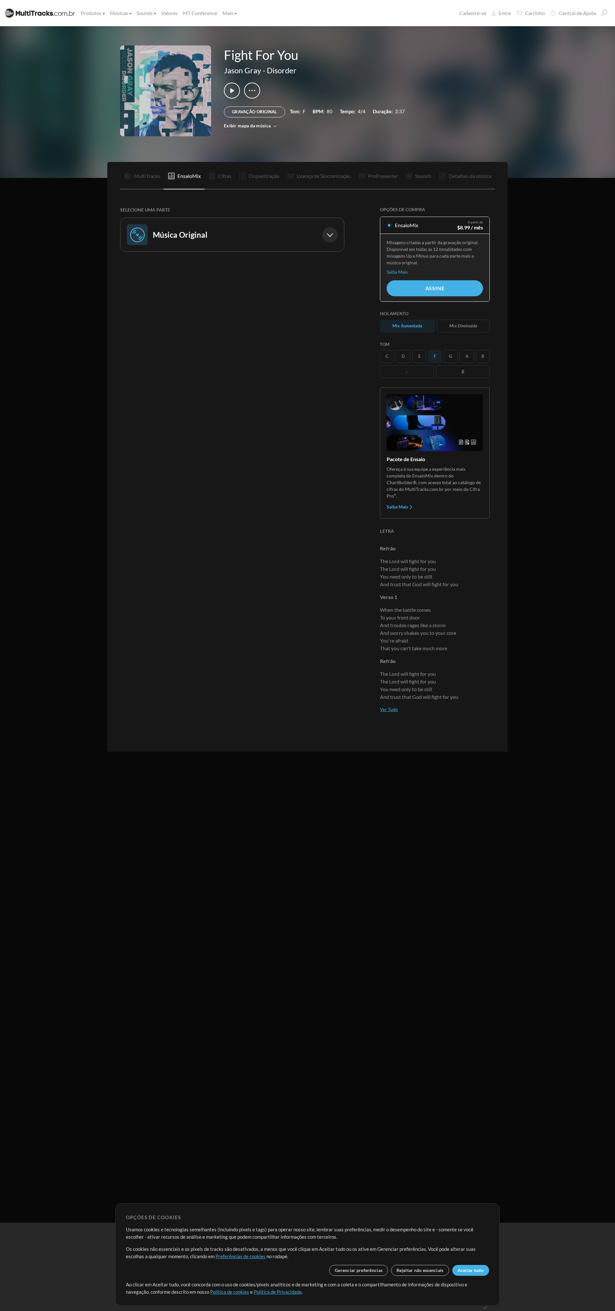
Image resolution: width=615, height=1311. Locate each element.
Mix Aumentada (407, 325)
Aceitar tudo (471, 1270)
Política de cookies (229, 1292)
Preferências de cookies (241, 1256)
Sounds (144, 13)
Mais (227, 13)
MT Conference (200, 13)
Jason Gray (242, 70)
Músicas (119, 13)
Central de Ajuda (577, 13)
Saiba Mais (397, 272)
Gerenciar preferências (358, 1270)
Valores (169, 13)
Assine (435, 288)
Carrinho (535, 13)
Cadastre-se (472, 13)
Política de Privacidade (278, 1292)
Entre (505, 13)
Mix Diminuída (463, 325)
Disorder (282, 70)
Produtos (91, 13)
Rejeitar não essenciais (420, 1270)
